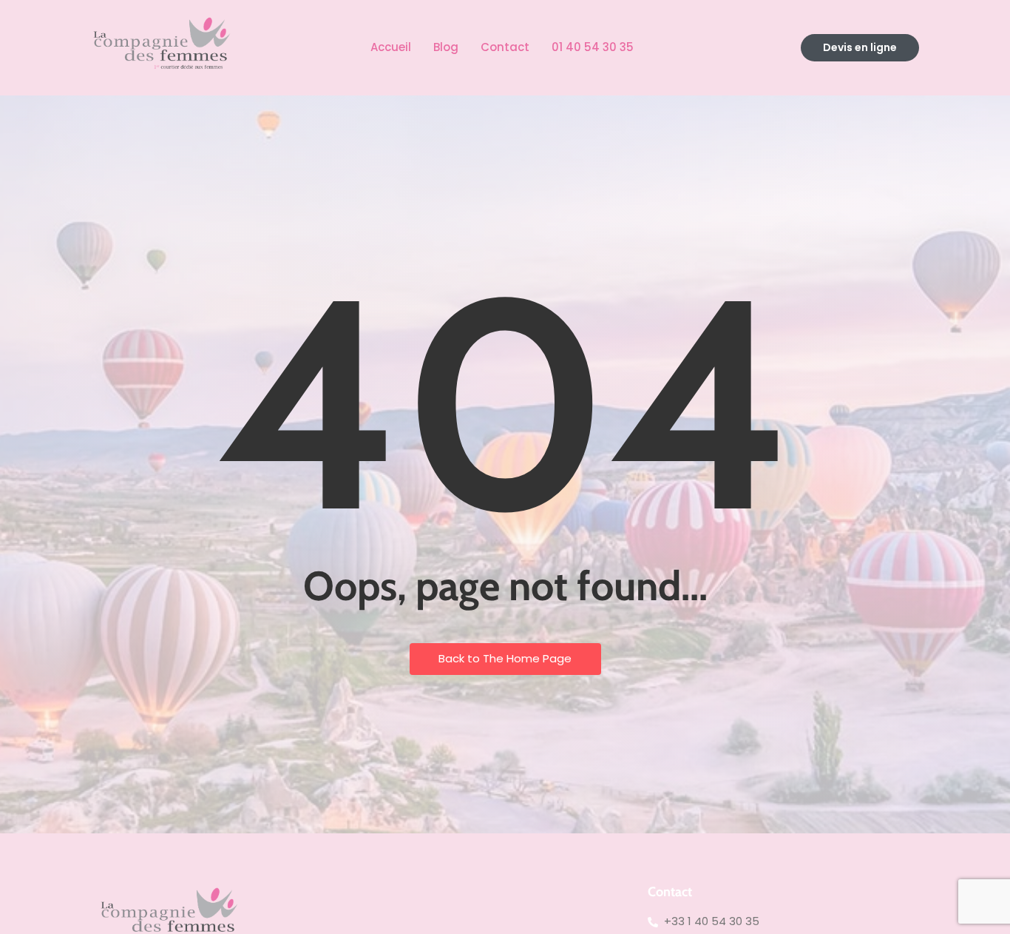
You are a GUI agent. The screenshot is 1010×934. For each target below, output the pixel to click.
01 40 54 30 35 (593, 47)
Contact (505, 47)
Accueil (390, 47)
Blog (445, 47)
